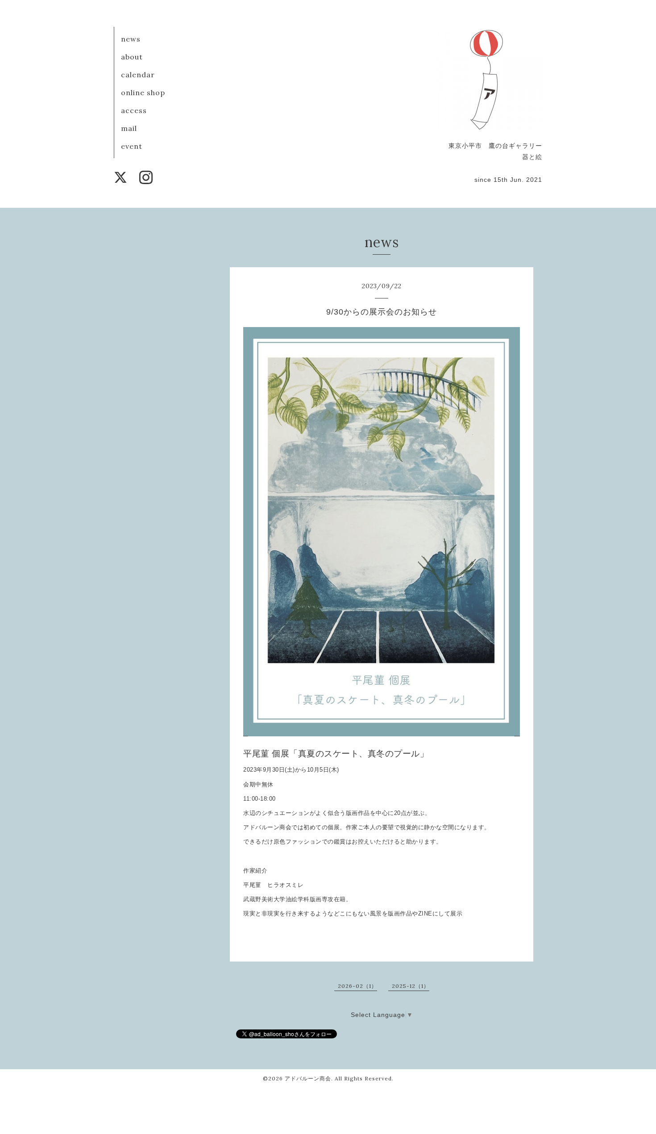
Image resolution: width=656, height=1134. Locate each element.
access (134, 110)
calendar (138, 74)
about (132, 56)
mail (129, 128)
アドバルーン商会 (308, 1078)
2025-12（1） (410, 986)
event (131, 146)
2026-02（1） (357, 986)
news (131, 38)
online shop (143, 92)
